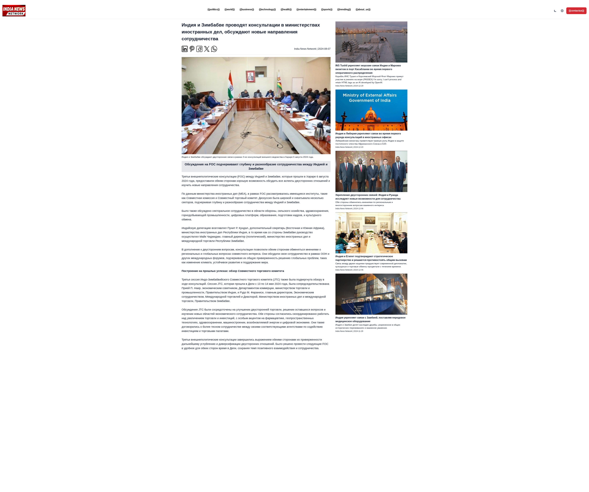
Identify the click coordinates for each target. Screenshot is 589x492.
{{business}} (247, 9)
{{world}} (230, 9)
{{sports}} (326, 9)
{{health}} (286, 9)
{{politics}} (214, 9)
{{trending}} (344, 9)
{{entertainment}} (306, 9)
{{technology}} (267, 9)
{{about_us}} (363, 9)
